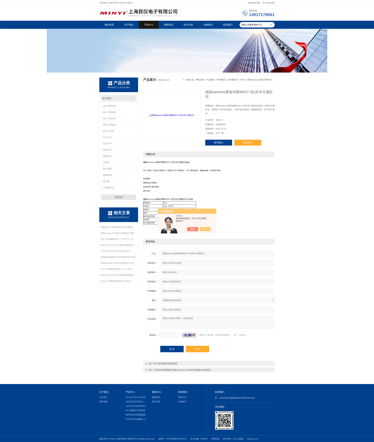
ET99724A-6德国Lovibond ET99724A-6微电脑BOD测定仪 (137, 419)
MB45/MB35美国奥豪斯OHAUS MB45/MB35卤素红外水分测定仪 (137, 415)
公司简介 (103, 397)
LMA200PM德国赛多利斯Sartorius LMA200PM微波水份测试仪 (182, 370)
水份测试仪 (108, 187)
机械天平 (107, 156)
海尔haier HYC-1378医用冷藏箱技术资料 (119, 245)
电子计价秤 (108, 131)
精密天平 (107, 150)
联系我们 (228, 25)
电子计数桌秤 (109, 112)
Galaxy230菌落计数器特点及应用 (116, 281)
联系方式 (182, 397)
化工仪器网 (238, 439)
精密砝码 (107, 175)
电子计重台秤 (109, 118)
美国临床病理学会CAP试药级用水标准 (118, 257)
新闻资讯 (168, 25)
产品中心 (149, 25)
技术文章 (188, 25)
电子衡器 (106, 98)
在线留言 (208, 25)
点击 (133, 98)
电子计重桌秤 (109, 124)
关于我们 (129, 25)
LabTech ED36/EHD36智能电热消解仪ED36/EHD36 (137, 406)
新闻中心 (156, 392)
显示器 (106, 181)
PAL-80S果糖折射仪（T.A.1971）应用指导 (119, 239)
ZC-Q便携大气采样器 (135, 410)
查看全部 (119, 197)
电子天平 (107, 137)
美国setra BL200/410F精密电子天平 (117, 263)
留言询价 (247, 142)
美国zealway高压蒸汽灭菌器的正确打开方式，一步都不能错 (119, 233)
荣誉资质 (103, 401)
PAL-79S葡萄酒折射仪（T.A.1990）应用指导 (119, 269)
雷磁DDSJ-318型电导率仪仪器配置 (117, 227)
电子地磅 (107, 168)
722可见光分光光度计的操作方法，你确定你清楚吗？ (119, 251)
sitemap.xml (252, 439)
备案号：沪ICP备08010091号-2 (172, 439)
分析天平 (107, 143)
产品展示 (210, 80)
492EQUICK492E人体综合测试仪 (137, 401)
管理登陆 (215, 439)
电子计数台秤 (109, 106)
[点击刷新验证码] (189, 335)
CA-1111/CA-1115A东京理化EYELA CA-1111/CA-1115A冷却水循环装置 (137, 397)
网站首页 (109, 25)
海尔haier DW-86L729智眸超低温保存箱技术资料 (119, 275)
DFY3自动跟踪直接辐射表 (165, 363)
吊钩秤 (106, 162)
